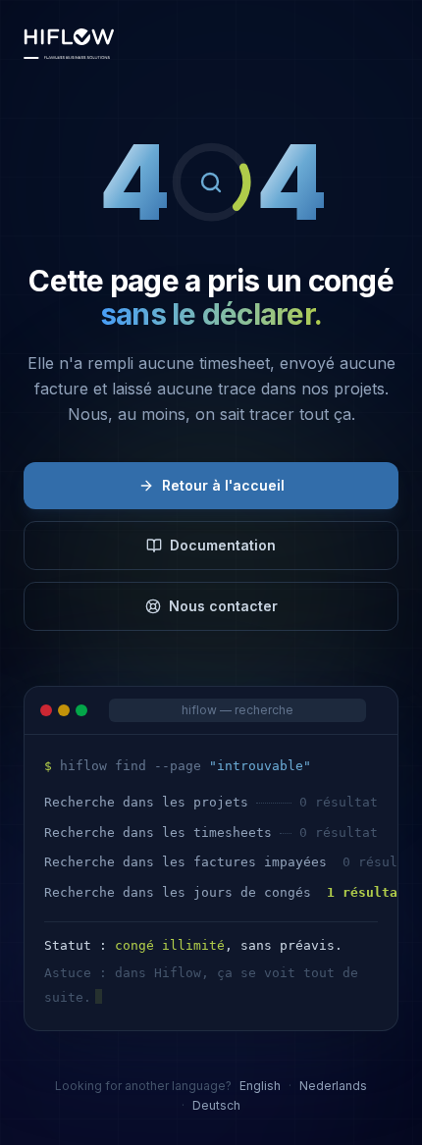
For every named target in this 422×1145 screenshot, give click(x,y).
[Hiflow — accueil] (69, 43)
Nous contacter (223, 606)
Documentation (223, 545)
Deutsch (216, 1105)
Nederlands (333, 1085)
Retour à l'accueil (223, 485)
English (260, 1085)
